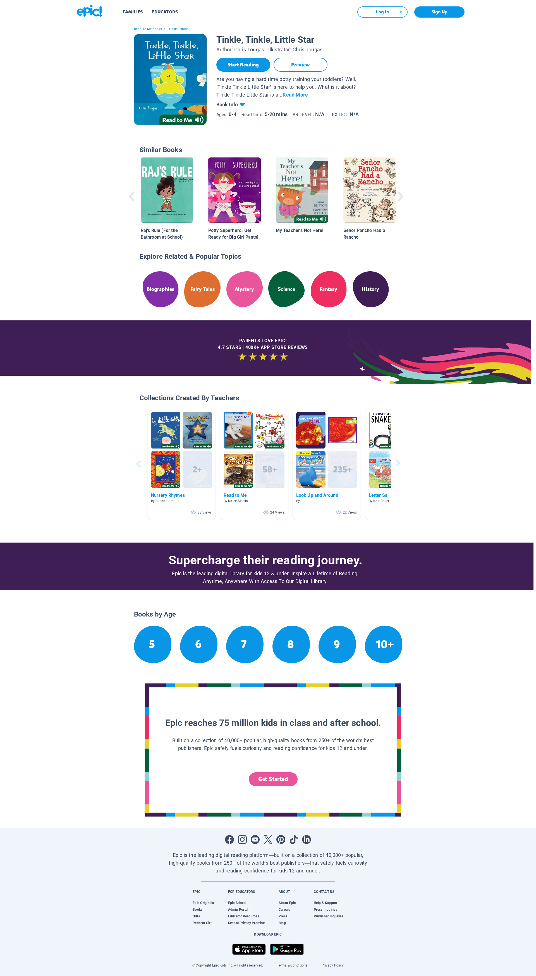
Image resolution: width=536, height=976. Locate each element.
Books (197, 910)
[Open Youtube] (255, 839)
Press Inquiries (325, 910)
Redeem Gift (202, 923)
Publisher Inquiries (328, 916)
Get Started (273, 779)
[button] (181, 464)
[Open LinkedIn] (306, 839)
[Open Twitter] (268, 839)
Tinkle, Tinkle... (180, 29)
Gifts (196, 916)
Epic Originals (203, 903)
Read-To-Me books (148, 29)
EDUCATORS (165, 12)
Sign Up (440, 12)
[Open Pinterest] (280, 839)
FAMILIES (133, 12)
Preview (300, 64)
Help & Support (325, 903)
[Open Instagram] (242, 839)
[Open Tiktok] (293, 839)
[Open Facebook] (229, 839)
